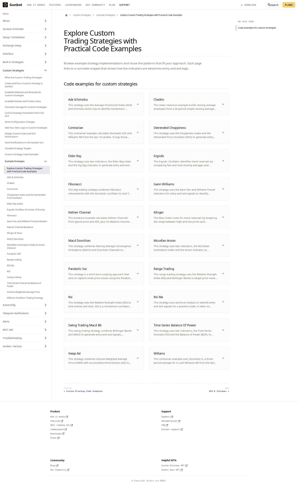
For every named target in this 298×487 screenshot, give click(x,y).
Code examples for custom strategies (257, 27)
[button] (25, 20)
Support (165, 416)
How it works (36, 4)
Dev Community (95, 4)
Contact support (170, 429)
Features (55, 4)
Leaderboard (73, 4)
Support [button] (124, 4)
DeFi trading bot (60, 425)
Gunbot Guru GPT (170, 469)
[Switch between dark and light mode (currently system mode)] (261, 5)
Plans (288, 4)
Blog (112, 4)
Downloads (55, 433)
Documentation (169, 421)
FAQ (163, 425)
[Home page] (66, 15)
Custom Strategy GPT (172, 465)
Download (250, 4)
